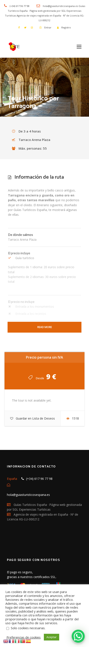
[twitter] (25, 27)
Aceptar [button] (51, 637)
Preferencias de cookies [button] (23, 637)
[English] (6, 641)
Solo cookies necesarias (28, 628)
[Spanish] (28, 641)
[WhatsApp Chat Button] (78, 636)
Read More (44, 327)
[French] (11, 641)
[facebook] (19, 27)
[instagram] (32, 27)
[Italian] (17, 641)
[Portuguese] (23, 641)
